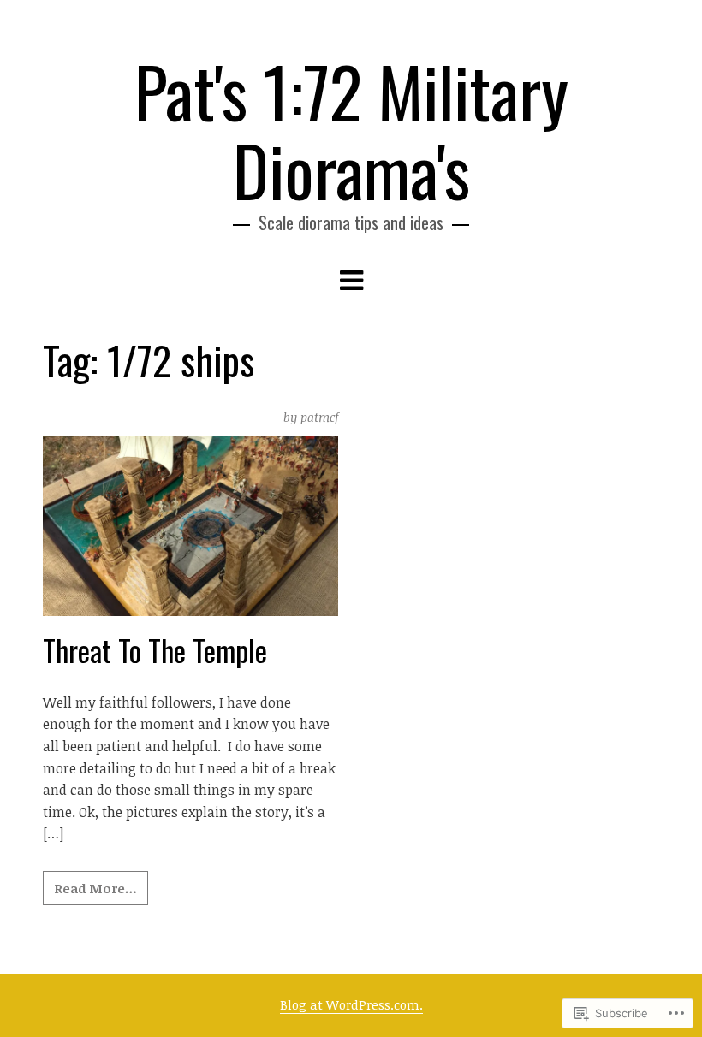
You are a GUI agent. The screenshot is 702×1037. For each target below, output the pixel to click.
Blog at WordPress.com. (351, 1004)
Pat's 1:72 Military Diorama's (351, 130)
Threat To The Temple (155, 650)
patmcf (319, 417)
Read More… (95, 888)
